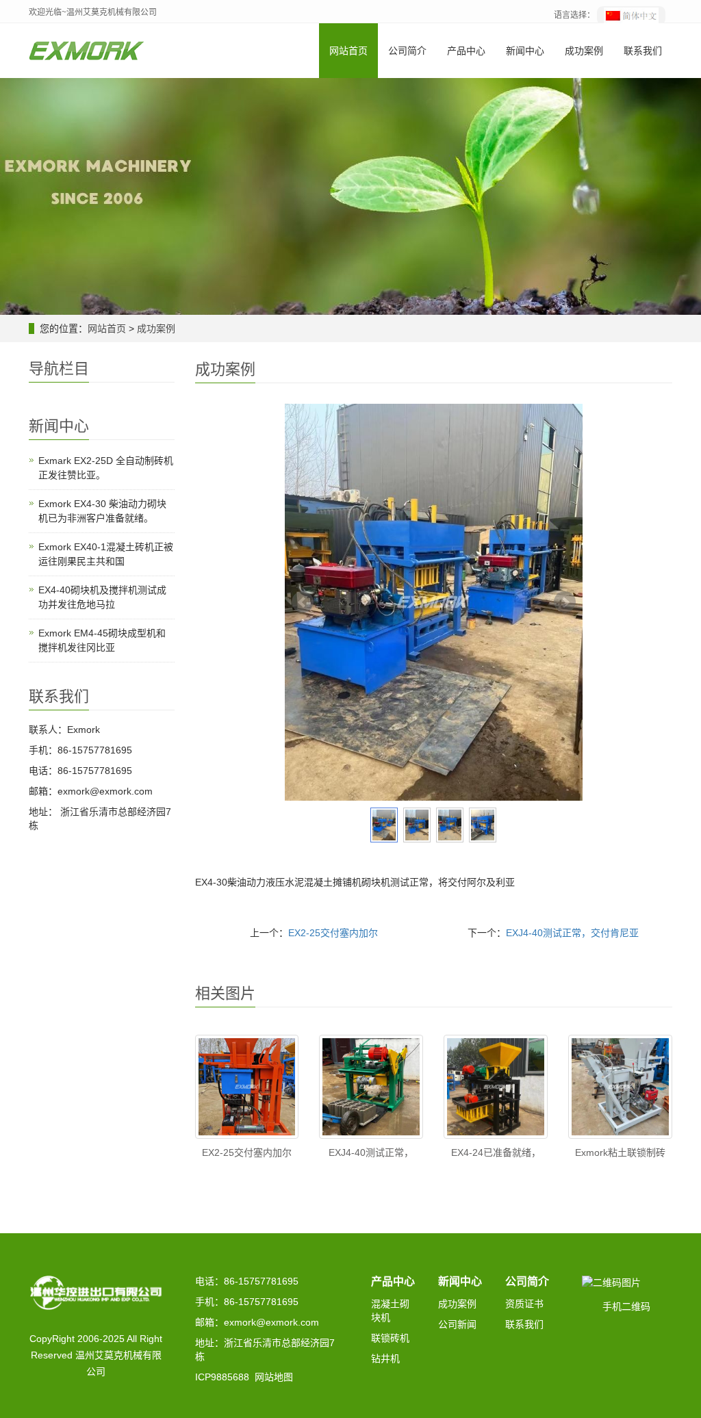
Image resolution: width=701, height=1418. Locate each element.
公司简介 (407, 50)
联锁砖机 (390, 1337)
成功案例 (584, 50)
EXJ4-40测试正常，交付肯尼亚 (572, 932)
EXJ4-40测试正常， (371, 1152)
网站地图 (274, 1376)
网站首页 (348, 50)
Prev (303, 602)
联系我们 (643, 50)
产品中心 (466, 50)
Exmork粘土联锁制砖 (620, 1152)
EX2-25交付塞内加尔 (333, 932)
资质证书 (524, 1303)
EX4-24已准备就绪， (496, 1152)
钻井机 (385, 1358)
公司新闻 (457, 1324)
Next (565, 602)
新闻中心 (525, 50)
